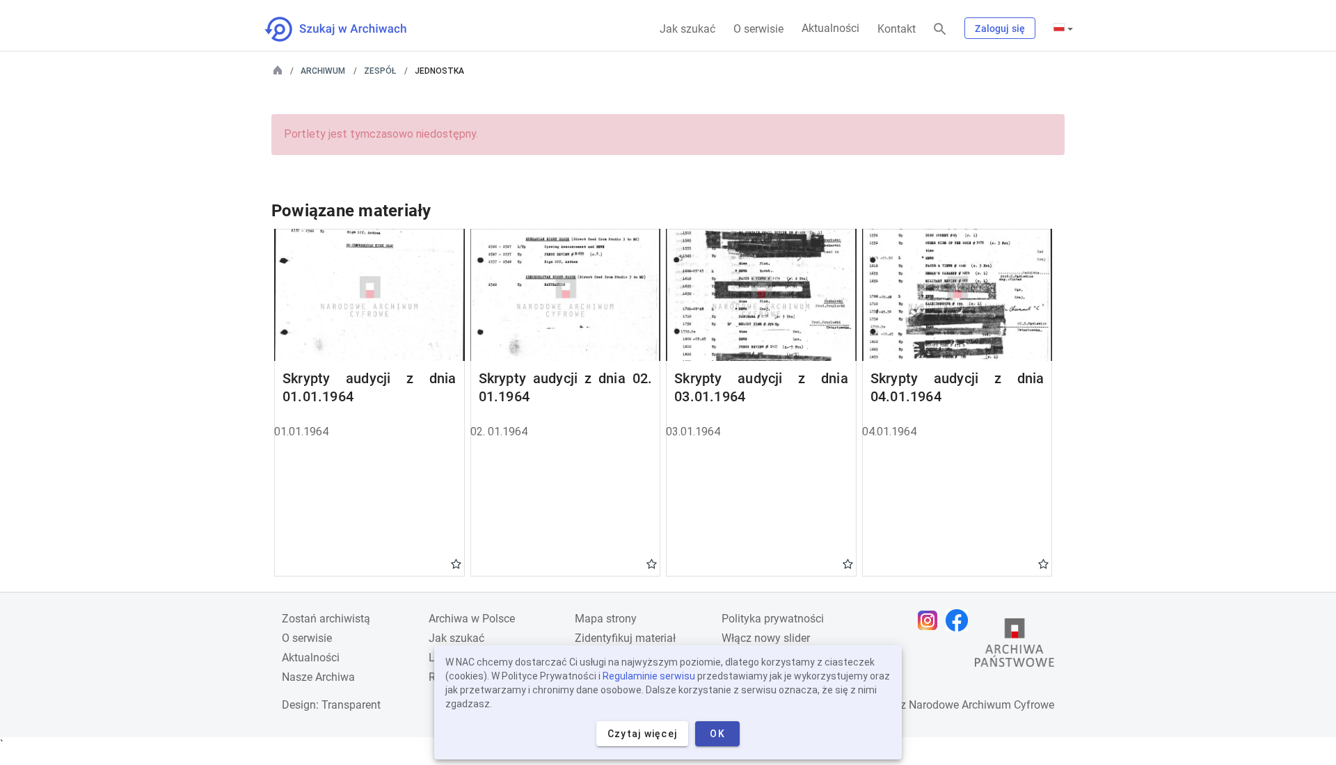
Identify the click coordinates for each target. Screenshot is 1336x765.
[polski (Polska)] (1063, 28)
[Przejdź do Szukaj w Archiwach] (348, 29)
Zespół (380, 71)
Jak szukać (687, 28)
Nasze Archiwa (318, 677)
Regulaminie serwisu (649, 676)
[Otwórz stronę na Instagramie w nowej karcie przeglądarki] (931, 620)
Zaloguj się (1000, 28)
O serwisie (758, 28)
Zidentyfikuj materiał (625, 638)
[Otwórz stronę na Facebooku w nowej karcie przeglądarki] (960, 620)
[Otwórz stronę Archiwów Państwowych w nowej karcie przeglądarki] (1014, 646)
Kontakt (896, 28)
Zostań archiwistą (326, 618)
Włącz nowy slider (766, 638)
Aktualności (830, 28)
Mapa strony (606, 618)
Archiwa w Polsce (472, 618)
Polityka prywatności (773, 618)
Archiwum (323, 71)
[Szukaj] (940, 29)
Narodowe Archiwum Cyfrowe (981, 704)
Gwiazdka (456, 563)
